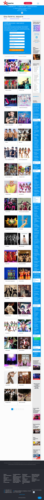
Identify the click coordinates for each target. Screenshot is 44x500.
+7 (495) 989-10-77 (8, 490)
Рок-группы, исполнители (36, 135)
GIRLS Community (22, 402)
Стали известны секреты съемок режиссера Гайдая (36, 87)
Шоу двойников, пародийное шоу (37, 242)
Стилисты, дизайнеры (36, 353)
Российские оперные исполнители (36, 144)
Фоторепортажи (6, 482)
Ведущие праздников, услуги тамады (36, 225)
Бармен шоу (36, 283)
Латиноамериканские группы (37, 322)
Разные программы (36, 351)
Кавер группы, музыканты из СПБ (36, 332)
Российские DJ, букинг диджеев (37, 277)
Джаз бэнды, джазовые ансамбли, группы (36, 314)
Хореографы (36, 343)
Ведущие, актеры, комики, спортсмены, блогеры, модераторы (36, 200)
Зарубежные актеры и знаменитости (36, 194)
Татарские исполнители (36, 160)
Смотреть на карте (22, 494)
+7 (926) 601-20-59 (8, 491)
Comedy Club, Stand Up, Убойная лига (36, 207)
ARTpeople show (8, 107)
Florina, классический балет (24, 367)
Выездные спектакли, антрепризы (36, 250)
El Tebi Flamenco (8, 315)
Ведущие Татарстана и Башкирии (36, 265)
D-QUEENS (7, 246)
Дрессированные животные (37, 285)
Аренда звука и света (35, 474)
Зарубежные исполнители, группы (36, 174)
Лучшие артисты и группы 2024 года (36, 105)
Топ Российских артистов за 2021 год (36, 111)
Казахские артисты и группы (36, 123)
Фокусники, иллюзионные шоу (36, 294)
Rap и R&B (36, 128)
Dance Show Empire (22, 263)
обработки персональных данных (21, 52)
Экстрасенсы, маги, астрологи (37, 303)
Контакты (33, 481)
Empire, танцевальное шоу (23, 315)
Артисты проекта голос (17, 476)
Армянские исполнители (36, 157)
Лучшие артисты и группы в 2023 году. (36, 114)
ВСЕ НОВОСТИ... (36, 96)
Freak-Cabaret (21, 385)
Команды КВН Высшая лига (36, 233)
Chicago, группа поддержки (24, 211)
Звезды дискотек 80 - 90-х (36, 178)
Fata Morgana (7, 350)
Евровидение (36, 349)
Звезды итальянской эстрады (36, 182)
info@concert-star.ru (8, 492)
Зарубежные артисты (35, 171)
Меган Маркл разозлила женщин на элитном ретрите (36, 69)
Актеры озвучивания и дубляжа (36, 269)
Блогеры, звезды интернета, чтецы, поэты (36, 215)
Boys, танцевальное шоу (9, 159)
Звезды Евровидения (35, 347)
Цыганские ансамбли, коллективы (36, 325)
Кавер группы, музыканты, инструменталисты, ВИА (37, 309)
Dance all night (21, 246)
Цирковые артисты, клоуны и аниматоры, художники (37, 299)
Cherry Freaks (7, 211)
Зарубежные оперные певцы (37, 191)
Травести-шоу (36, 345)
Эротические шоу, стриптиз (36, 341)
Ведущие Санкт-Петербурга (37, 262)
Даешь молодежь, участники (36, 258)
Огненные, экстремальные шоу (37, 288)
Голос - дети (36, 164)
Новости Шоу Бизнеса (7, 475)
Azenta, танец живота (9, 124)
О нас (5, 476)
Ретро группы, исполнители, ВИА (36, 131)
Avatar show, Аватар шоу (23, 107)
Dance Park (7, 263)
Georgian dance (8, 402)
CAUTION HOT (21, 194)
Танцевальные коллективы (14, 18)
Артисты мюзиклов (36, 211)
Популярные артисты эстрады (36, 120)
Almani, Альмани (8, 90)
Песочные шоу (36, 291)
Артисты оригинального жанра (36, 280)
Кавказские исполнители (36, 147)
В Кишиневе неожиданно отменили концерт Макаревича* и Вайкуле (36, 78)
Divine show (21, 298)
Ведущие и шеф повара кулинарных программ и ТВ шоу (37, 220)
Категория (35, 355)
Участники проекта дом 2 (36, 240)
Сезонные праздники (35, 475)
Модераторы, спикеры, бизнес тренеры (37, 254)
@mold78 (36, 42)
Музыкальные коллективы (35, 306)
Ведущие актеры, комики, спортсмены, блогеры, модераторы (17, 480)
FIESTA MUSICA (21, 350)
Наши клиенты (6, 477)
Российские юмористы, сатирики (36, 236)
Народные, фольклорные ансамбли (36, 319)
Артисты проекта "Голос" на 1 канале (37, 167)
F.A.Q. (4, 481)
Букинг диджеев (36, 272)
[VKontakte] (22, 13)
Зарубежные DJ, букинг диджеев (37, 274)
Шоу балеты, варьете (36, 339)
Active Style (7, 72)
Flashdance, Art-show (9, 367)
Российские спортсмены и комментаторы (36, 246)
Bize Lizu (20, 142)
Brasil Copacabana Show (23, 159)
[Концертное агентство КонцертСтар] (8, 3)
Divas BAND (7, 298)
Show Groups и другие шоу (36, 185)
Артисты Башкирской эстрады (36, 153)
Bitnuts (6, 142)
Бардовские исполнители (36, 141)
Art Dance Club (21, 90)
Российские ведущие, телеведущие (36, 229)
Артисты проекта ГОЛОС (36, 162)
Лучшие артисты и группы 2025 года (36, 108)
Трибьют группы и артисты (37, 188)
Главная (5, 18)
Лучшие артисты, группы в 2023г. (36, 117)
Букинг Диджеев (16, 482)
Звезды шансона (35, 138)
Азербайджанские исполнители (37, 150)
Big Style (20, 124)
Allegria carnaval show (23, 72)
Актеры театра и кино (37, 204)
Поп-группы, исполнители (36, 127)
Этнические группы (36, 329)
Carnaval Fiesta (7, 194)
